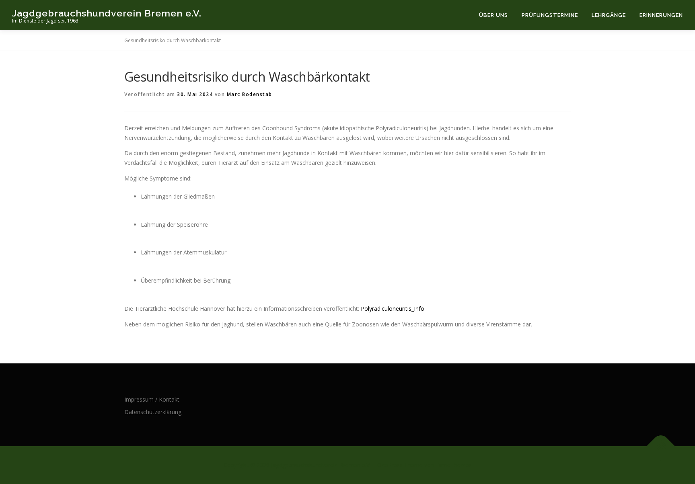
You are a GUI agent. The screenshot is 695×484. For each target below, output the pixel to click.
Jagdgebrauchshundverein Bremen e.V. (107, 13)
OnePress (390, 465)
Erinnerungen (661, 15)
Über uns (493, 15)
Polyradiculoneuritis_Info (392, 308)
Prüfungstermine (550, 15)
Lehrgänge (609, 15)
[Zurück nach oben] (661, 446)
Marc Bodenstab (249, 94)
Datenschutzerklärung (152, 412)
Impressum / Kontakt (151, 399)
